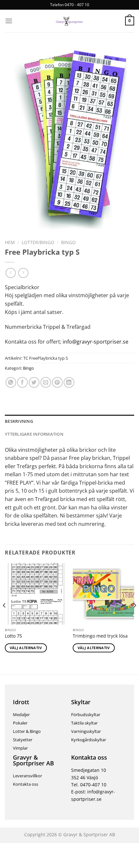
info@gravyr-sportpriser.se (94, 341)
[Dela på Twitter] (34, 382)
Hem (10, 242)
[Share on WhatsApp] (10, 382)
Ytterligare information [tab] (34, 434)
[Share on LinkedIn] (69, 382)
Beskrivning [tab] (19, 421)
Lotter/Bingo (38, 242)
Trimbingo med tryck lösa (100, 636)
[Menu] (9, 21)
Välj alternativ (26, 647)
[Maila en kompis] (45, 382)
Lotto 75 (13, 636)
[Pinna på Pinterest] (57, 382)
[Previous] (4, 618)
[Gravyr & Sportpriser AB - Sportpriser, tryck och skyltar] (69, 21)
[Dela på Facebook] (22, 382)
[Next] (134, 618)
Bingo (68, 242)
